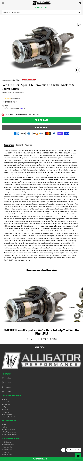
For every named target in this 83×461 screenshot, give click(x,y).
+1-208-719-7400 (48, 339)
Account (77, 3)
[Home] (41, 3)
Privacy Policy (7, 414)
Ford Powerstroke (8, 444)
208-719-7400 (42, 8)
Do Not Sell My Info (9, 417)
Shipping (6, 412)
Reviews (28, 145)
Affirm (5, 427)
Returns (5, 409)
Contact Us (6, 404)
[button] (41, 459)
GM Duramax (7, 442)
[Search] (79, 12)
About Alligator (7, 402)
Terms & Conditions (9, 429)
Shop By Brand (7, 455)
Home (5, 399)
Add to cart (41, 120)
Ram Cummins (7, 447)
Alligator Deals (7, 449)
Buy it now (41, 127)
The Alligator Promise (9, 432)
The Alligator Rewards (10, 434)
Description (9, 145)
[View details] (41, 360)
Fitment (19, 145)
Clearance (6, 452)
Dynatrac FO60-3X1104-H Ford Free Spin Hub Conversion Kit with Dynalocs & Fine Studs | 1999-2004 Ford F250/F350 (35, 297)
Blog (4, 407)
